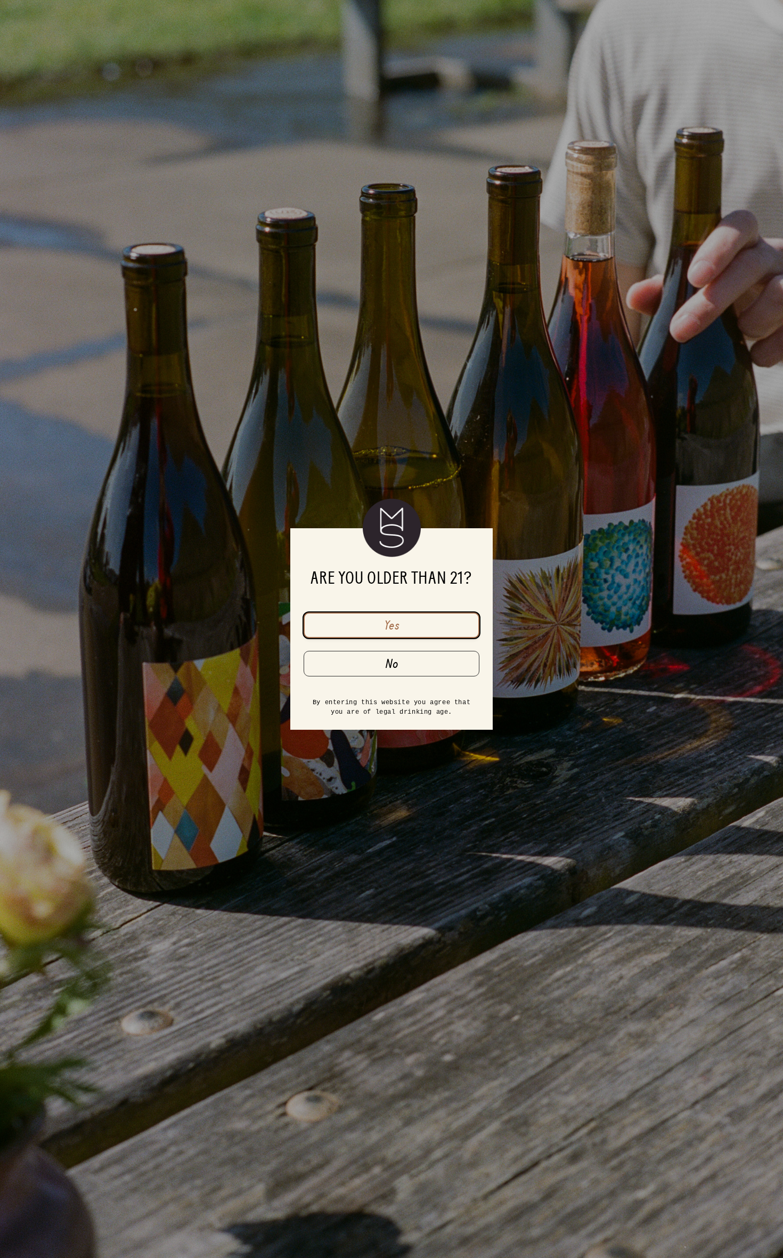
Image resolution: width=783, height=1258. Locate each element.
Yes (391, 625)
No (391, 664)
